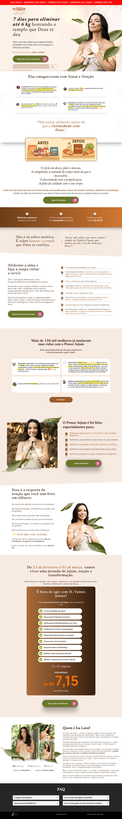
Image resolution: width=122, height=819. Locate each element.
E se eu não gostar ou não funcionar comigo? (83, 803)
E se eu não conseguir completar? (78, 797)
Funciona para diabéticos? (25, 803)
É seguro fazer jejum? (23, 797)
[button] (61, 399)
